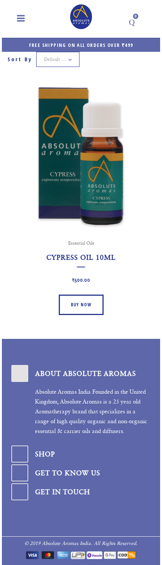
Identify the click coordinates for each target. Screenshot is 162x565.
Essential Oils (81, 243)
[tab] (81, 373)
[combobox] (57, 59)
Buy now (81, 304)
